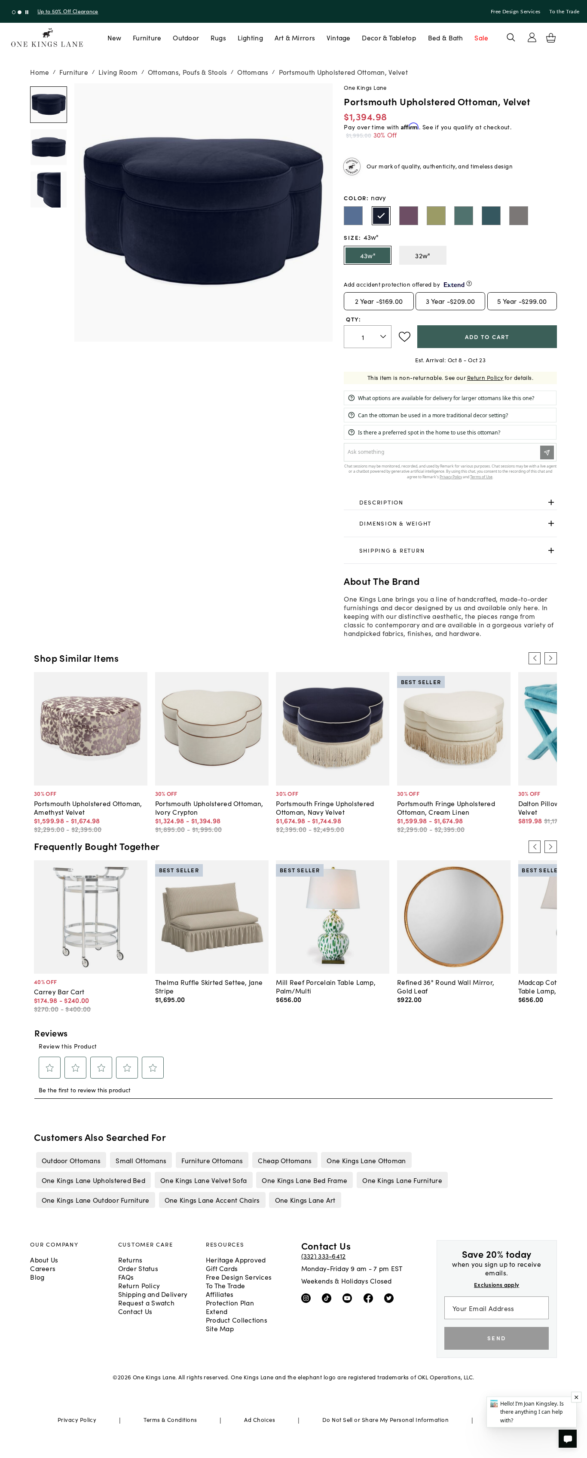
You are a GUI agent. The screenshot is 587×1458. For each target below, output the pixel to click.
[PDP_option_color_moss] (436, 215)
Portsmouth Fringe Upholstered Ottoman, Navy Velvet (325, 807)
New (114, 37)
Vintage (339, 37)
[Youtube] (349, 1298)
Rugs (218, 37)
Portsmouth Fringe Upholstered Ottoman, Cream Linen (446, 807)
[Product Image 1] (48, 147)
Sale (481, 37)
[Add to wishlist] (404, 336)
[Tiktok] (328, 1298)
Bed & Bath (445, 37)
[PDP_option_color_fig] (408, 215)
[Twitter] (390, 1298)
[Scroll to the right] (550, 658)
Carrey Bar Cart (59, 991)
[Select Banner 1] (19, 12)
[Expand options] (551, 502)
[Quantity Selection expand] (383, 336)
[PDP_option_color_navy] (381, 215)
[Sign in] (532, 37)
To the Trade (564, 11)
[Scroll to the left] (535, 658)
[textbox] (367, 336)
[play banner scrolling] (27, 12)
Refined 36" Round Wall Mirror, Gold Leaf (445, 986)
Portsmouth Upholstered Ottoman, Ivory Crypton (209, 807)
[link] (450, 502)
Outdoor (186, 37)
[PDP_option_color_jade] (463, 215)
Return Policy (485, 377)
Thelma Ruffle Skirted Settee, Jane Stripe (209, 986)
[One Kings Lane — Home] (47, 37)
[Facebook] (370, 1298)
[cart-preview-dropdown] (551, 38)
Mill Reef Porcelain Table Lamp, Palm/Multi (326, 986)
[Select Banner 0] (14, 12)
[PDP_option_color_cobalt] (353, 215)
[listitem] (71, 1160)
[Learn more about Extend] (469, 283)
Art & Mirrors (295, 37)
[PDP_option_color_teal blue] (491, 215)
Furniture (147, 37)
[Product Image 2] (48, 189)
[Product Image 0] (48, 104)
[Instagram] (308, 1298)
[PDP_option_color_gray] (518, 215)
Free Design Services (516, 11)
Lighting (250, 37)
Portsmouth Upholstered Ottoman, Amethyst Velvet (88, 807)
